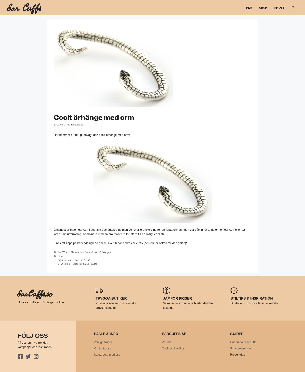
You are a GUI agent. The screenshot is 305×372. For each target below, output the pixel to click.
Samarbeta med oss (107, 354)
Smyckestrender (241, 348)
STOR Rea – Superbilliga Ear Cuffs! (78, 263)
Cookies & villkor (173, 348)
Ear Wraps (64, 252)
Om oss (279, 7)
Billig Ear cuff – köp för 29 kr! (74, 260)
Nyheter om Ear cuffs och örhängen (91, 252)
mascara (119, 234)
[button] (293, 7)
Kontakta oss (102, 348)
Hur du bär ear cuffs (243, 342)
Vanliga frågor (103, 342)
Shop (263, 7)
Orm (60, 256)
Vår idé (166, 342)
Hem (249, 7)
